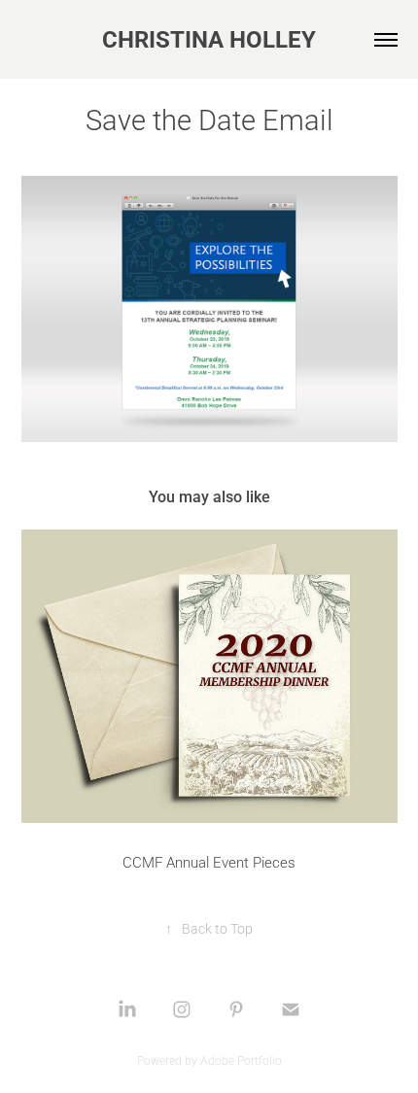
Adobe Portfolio (241, 1060)
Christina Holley (209, 38)
